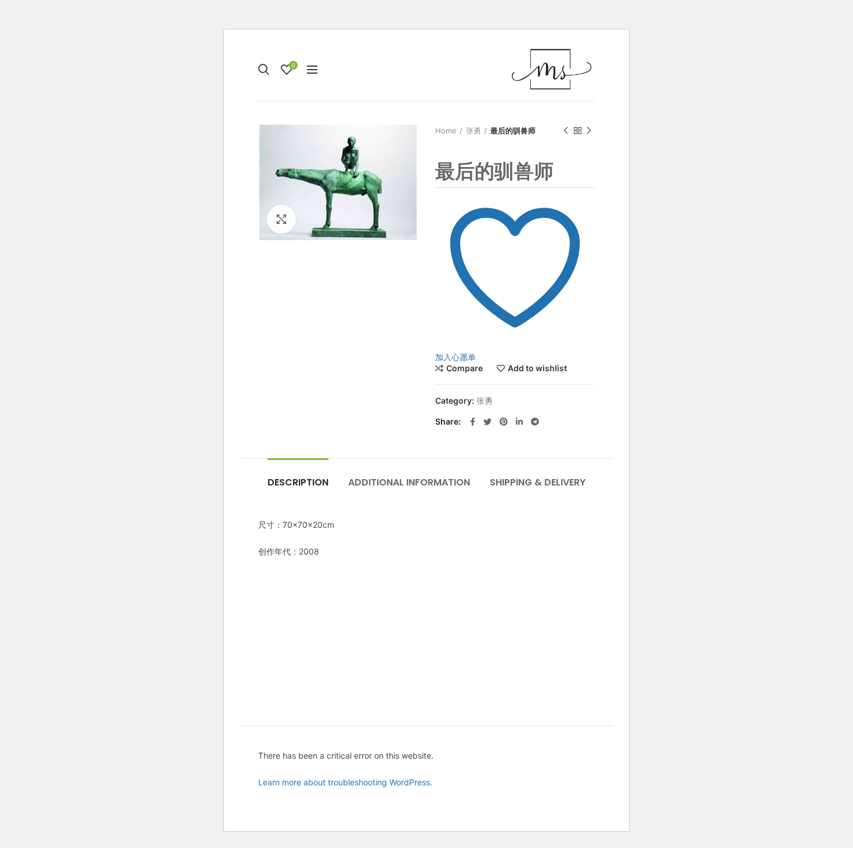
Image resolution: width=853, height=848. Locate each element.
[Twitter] (487, 421)
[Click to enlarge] (281, 219)
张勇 (473, 130)
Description (298, 482)
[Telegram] (535, 421)
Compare (464, 368)
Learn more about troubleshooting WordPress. (345, 782)
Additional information (409, 482)
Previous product (566, 130)
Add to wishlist (537, 368)
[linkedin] (519, 421)
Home (446, 130)
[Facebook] (472, 421)
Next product (589, 130)
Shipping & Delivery (537, 482)
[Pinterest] (504, 421)
